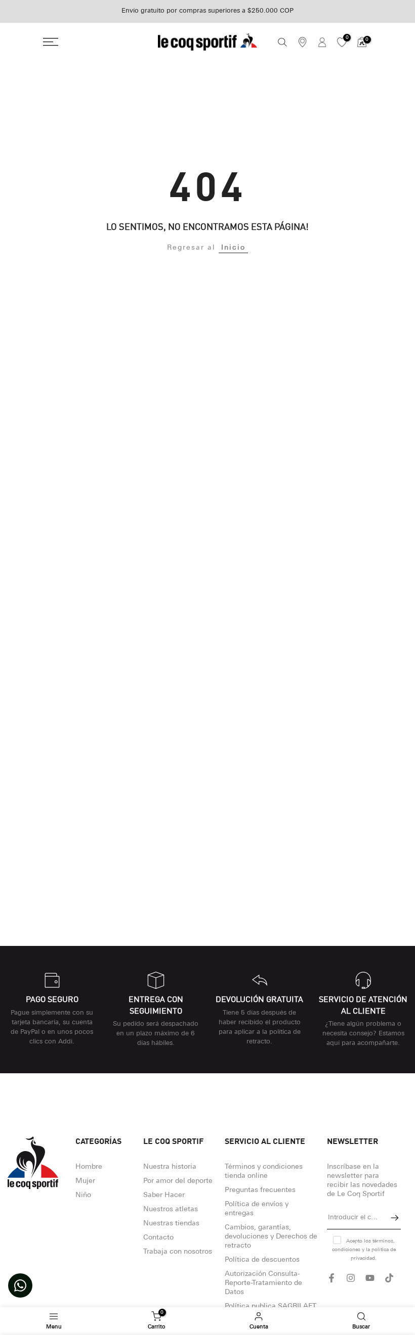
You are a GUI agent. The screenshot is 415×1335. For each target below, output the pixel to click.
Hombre (88, 1167)
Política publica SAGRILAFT (270, 1306)
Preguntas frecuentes (260, 1190)
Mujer (85, 1181)
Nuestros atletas (170, 1209)
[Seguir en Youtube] (370, 1278)
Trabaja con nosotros (177, 1252)
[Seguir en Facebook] (331, 1278)
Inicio (233, 248)
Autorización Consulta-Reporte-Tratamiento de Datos (263, 1283)
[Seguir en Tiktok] (389, 1278)
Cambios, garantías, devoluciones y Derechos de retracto (271, 1237)
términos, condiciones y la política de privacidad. (364, 1249)
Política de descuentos (262, 1260)
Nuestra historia (169, 1167)
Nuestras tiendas (171, 1223)
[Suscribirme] (390, 1218)
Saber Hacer (164, 1195)
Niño (83, 1195)
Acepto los (364, 1249)
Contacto (158, 1238)
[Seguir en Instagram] (350, 1278)
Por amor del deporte (178, 1181)
